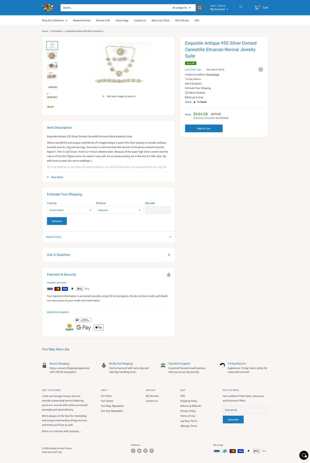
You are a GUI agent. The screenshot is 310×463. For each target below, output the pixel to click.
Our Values (107, 400)
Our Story (106, 395)
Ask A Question (193, 83)
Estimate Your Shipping (198, 88)
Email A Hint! (196, 97)
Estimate (57, 221)
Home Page (122, 20)
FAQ (197, 20)
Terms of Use (187, 415)
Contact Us (140, 20)
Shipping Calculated (204, 117)
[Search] (200, 7)
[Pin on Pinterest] (260, 69)
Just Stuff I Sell (193, 69)
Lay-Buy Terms (188, 420)
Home (45, 31)
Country (52, 203)
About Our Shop (161, 20)
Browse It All (103, 20)
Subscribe (233, 419)
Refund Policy (53, 236)
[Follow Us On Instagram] (145, 451)
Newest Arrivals (81, 20)
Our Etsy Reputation (112, 410)
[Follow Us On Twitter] (139, 451)
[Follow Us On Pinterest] (151, 451)
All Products (57, 31)
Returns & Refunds (190, 405)
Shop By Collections (53, 20)
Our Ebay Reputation (112, 405)
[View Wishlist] (241, 8)
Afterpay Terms (188, 425)
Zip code (150, 203)
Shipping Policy (188, 400)
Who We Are (182, 20)
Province (101, 203)
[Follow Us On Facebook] (133, 451)
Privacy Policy (188, 410)
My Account (218, 9)
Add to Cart (203, 128)
